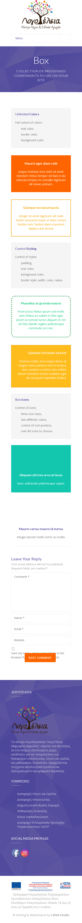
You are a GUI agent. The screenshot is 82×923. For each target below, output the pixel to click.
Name (19, 618)
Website (19, 640)
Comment (21, 577)
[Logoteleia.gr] (41, 15)
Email (18, 629)
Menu (19, 38)
